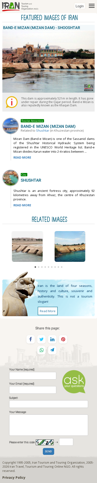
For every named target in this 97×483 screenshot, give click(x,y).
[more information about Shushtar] (11, 177)
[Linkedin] (52, 339)
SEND (48, 452)
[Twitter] (41, 339)
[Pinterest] (63, 339)
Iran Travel (17, 466)
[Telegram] (52, 350)
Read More (48, 311)
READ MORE (22, 157)
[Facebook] (30, 339)
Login (80, 6)
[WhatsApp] (41, 350)
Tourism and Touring (39, 466)
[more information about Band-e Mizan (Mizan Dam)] (11, 125)
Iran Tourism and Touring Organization (58, 462)
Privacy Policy (13, 477)
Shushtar (42, 130)
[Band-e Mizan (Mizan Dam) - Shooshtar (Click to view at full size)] (27, 246)
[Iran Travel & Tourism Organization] (20, 6)
